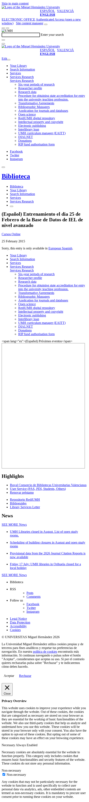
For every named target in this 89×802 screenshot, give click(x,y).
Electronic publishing (32, 125)
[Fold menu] (8, 59)
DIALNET (25, 137)
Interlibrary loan (28, 129)
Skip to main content (15, 3)
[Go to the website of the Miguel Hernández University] (31, 7)
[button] (22, 80)
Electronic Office (18, 19)
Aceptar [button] (9, 675)
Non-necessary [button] (11, 770)
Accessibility (18, 626)
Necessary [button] (9, 745)
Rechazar (25, 675)
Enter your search (52, 34)
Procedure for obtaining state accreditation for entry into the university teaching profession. (51, 97)
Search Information (22, 69)
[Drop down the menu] (7, 28)
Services (15, 73)
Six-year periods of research (36, 84)
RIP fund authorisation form (36, 144)
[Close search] (3, 43)
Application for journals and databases (43, 110)
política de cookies (45, 651)
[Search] (3, 40)
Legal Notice (18, 618)
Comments (33, 596)
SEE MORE (14, 524)
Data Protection (20, 622)
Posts (29, 593)
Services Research (22, 77)
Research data (27, 92)
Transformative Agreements (36, 103)
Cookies (15, 630)
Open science (27, 114)
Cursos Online (11, 234)
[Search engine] (45, 24)
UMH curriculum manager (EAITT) (42, 133)
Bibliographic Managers (34, 107)
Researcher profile (30, 88)
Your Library (18, 65)
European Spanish (60, 248)
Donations (25, 140)
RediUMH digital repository (36, 118)
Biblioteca (16, 176)
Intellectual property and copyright (40, 122)
